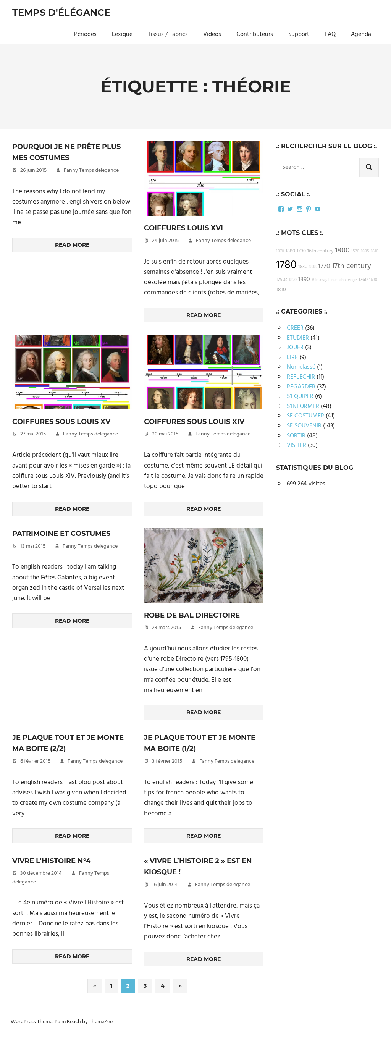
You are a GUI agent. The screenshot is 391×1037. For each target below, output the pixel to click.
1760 (363, 280)
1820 (293, 280)
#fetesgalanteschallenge (334, 280)
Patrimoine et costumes (61, 533)
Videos (212, 34)
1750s (281, 280)
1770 (324, 266)
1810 (281, 289)
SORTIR (296, 436)
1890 (304, 280)
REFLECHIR (301, 377)
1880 (290, 251)
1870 (280, 251)
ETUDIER (298, 338)
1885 (365, 251)
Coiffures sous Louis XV (61, 421)
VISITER (296, 445)
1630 (373, 280)
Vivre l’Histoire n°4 (51, 861)
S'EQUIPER (300, 396)
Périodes (85, 34)
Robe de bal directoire (192, 615)
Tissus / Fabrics (168, 34)
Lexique (122, 34)
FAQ (330, 34)
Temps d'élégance (61, 12)
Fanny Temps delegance (91, 170)
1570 (355, 251)
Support (298, 34)
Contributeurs (254, 34)
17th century (351, 266)
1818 (313, 267)
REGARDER (301, 387)
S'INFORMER (303, 406)
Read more (72, 244)
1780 (286, 265)
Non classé (301, 367)
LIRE (292, 357)
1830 (302, 267)
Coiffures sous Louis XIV (194, 421)
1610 (374, 251)
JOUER (295, 348)
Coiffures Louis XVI (183, 228)
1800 (342, 250)
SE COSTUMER (305, 416)
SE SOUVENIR (304, 426)
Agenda (361, 34)
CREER (295, 328)
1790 (301, 251)
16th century (320, 251)
